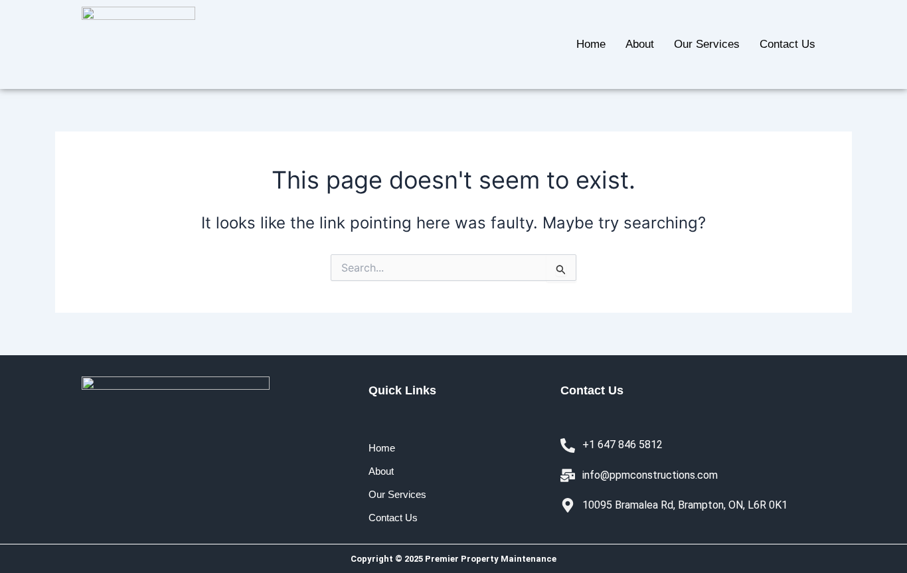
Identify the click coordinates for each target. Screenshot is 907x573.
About (639, 44)
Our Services (707, 44)
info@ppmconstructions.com (650, 475)
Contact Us (787, 44)
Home (591, 44)
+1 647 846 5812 (622, 444)
